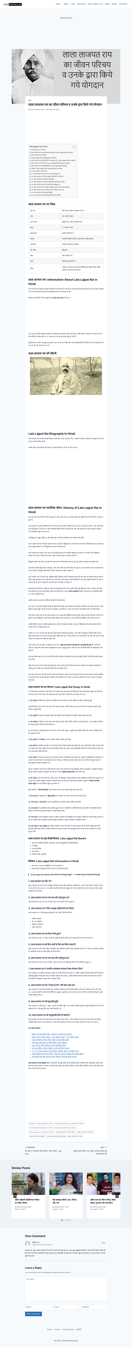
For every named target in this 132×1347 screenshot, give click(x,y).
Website (85, 1307)
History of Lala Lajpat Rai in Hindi (40, 1123)
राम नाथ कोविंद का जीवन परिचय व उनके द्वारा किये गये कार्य (50, 1048)
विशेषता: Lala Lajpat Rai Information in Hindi (46, 168)
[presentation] (28, 1184)
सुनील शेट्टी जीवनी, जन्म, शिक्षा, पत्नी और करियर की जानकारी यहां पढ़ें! (90, 1151)
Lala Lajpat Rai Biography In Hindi (44, 158)
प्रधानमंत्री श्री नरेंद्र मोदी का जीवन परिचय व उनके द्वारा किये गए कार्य (54, 1057)
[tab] (61, 1220)
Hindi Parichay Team (37, 109)
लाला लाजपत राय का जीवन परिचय (65, 1132)
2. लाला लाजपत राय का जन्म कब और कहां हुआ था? (46, 174)
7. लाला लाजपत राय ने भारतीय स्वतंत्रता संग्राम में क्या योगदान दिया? (51, 187)
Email (57, 1307)
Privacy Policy (68, 1329)
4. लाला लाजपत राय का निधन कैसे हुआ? (43, 179)
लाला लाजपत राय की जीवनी (38, 155)
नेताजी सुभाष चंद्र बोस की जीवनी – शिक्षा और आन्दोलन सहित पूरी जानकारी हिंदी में (58, 1054)
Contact (57, 1329)
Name (29, 1307)
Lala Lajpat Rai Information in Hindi (41, 1132)
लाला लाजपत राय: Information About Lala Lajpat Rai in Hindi (52, 152)
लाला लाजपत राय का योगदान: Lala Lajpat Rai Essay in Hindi (50, 163)
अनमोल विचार (81, 4)
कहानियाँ (114, 4)
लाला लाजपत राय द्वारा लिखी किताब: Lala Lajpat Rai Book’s (49, 166)
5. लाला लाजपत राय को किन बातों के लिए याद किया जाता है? (48, 182)
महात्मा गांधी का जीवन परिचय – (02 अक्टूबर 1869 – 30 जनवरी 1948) (55, 1037)
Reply (103, 1243)
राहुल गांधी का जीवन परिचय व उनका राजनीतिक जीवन (49, 1045)
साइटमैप (78, 1329)
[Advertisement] (66, 33)
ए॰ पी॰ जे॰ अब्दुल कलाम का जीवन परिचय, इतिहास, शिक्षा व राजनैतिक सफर (55, 1051)
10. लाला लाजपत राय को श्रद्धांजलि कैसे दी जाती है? (46, 195)
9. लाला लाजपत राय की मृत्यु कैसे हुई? (42, 192)
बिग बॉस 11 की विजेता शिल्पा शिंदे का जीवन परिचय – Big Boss (43, 1151)
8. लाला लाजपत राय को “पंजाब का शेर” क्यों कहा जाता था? (48, 190)
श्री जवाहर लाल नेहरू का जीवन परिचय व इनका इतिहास (49, 1043)
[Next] (117, 1195)
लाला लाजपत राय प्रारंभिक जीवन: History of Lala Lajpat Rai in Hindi (53, 160)
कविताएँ (107, 4)
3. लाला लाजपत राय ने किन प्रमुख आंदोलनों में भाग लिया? (47, 176)
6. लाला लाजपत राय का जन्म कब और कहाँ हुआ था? (46, 184)
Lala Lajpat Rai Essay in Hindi (65, 1128)
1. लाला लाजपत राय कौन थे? (39, 171)
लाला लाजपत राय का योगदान (85, 1132)
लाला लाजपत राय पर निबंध (38, 150)
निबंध (73, 4)
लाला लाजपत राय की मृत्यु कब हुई (56, 1136)
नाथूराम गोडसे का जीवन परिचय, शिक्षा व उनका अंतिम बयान (50, 1040)
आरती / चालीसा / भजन (95, 4)
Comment (30, 1279)
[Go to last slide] (15, 1195)
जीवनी (29, 100)
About (49, 1329)
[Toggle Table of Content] (73, 146)
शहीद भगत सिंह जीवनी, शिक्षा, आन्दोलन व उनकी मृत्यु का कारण (52, 1034)
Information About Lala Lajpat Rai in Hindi (69, 1123)
